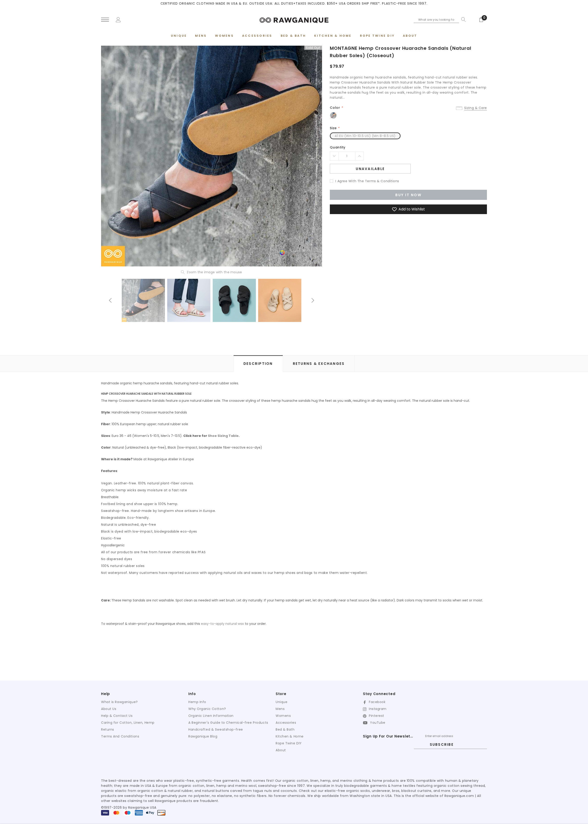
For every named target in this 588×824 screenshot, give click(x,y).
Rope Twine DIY (289, 743)
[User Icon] (118, 19)
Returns (107, 729)
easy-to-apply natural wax (222, 623)
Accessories (286, 722)
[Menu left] (105, 20)
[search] (462, 19)
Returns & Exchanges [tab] (319, 363)
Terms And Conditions (120, 736)
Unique (281, 702)
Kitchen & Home (290, 736)
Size (334, 128)
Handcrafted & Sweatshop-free (215, 729)
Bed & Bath (285, 729)
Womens (283, 715)
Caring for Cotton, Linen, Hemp (128, 722)
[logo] (294, 19)
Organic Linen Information (211, 715)
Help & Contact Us (117, 715)
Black (333, 115)
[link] (143, 300)
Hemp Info (197, 702)
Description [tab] (258, 363)
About (281, 750)
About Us (108, 709)
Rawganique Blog (202, 736)
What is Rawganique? (119, 702)
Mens (280, 709)
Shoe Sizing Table (223, 435)
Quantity (337, 147)
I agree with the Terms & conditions (367, 181)
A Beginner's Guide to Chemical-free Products (228, 722)
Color (336, 107)
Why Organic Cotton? (207, 709)
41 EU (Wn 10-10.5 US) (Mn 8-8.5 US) (365, 136)
